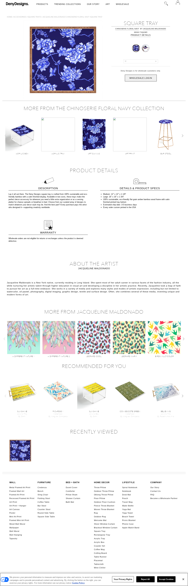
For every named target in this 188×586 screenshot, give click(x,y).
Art (108, 4)
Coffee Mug (99, 549)
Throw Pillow (100, 487)
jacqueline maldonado (154, 29)
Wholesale (122, 4)
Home (9, 17)
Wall (12, 482)
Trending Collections (67, 4)
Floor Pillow (99, 498)
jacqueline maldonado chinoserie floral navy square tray (72, 17)
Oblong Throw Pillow (103, 495)
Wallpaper (14, 528)
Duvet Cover (71, 487)
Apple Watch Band (130, 528)
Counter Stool (44, 509)
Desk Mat (126, 495)
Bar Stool (42, 506)
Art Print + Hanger (17, 506)
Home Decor (102, 482)
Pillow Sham (71, 495)
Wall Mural (14, 531)
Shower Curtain (73, 498)
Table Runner (100, 557)
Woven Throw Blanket (104, 509)
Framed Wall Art (16, 491)
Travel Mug (127, 502)
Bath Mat (70, 502)
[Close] (183, 579)
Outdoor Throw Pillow (104, 491)
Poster (12, 513)
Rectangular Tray (102, 535)
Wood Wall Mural (17, 524)
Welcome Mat (100, 520)
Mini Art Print (15, 517)
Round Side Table (46, 513)
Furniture (44, 482)
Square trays (34, 17)
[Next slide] (182, 135)
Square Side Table (46, 517)
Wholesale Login (140, 78)
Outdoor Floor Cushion (104, 502)
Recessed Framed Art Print (21, 498)
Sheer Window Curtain (104, 524)
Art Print (13, 502)
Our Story (93, 4)
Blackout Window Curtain (106, 528)
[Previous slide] (5, 135)
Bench (40, 491)
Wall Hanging (15, 535)
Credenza (42, 487)
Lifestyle (128, 482)
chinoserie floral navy (127, 29)
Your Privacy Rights (123, 579)
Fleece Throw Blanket (104, 506)
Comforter (70, 491)
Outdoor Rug (100, 517)
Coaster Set (99, 546)
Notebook (126, 491)
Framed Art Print (17, 495)
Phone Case (128, 524)
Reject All (145, 579)
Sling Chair (43, 495)
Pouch (125, 498)
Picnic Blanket (129, 520)
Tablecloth (99, 564)
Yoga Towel (127, 513)
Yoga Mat (126, 509)
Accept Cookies (166, 579)
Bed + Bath (72, 482)
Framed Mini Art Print (19, 520)
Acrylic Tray (99, 539)
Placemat (98, 561)
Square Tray (99, 531)
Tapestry (13, 539)
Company (156, 482)
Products (42, 4)
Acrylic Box (99, 542)
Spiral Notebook (129, 487)
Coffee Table (43, 502)
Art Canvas (14, 509)
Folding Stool (44, 498)
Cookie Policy (78, 583)
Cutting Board (100, 553)
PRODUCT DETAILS (141, 35)
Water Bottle (128, 506)
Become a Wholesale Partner (164, 498)
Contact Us (155, 491)
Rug (96, 513)
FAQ (152, 495)
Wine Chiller (100, 568)
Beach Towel (128, 517)
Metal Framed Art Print (19, 487)
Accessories (19, 17)
